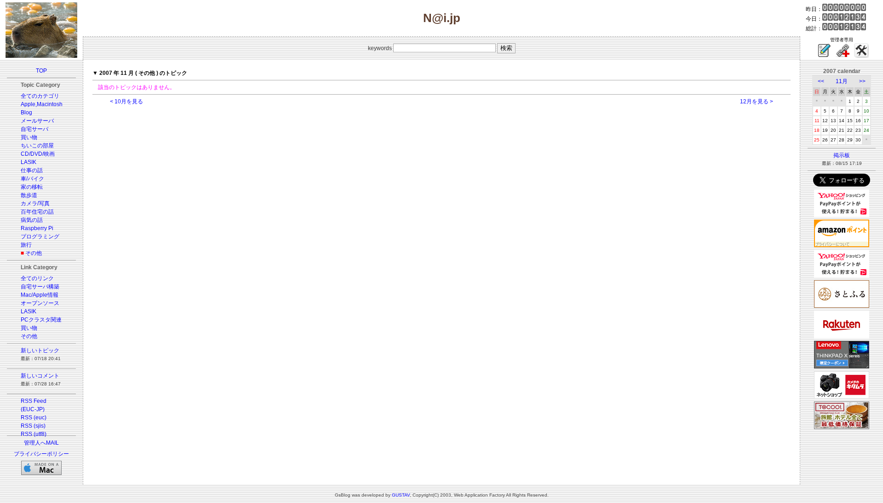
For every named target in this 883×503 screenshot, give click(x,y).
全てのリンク (37, 278)
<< (821, 81)
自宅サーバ (34, 129)
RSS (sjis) (33, 426)
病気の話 (32, 220)
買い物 (29, 137)
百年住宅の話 (37, 212)
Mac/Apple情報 (39, 295)
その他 (33, 253)
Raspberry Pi (37, 228)
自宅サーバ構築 (40, 286)
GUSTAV (401, 494)
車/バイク (32, 178)
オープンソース (40, 303)
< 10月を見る (126, 101)
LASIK (28, 162)
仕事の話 (32, 170)
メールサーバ (37, 121)
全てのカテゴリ (40, 96)
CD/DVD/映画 (38, 154)
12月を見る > (756, 101)
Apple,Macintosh (42, 104)
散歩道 (29, 195)
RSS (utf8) (33, 434)
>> (862, 81)
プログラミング (40, 236)
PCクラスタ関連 (41, 319)
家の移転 (32, 187)
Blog (26, 112)
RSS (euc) (33, 417)
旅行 (26, 245)
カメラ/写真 (35, 203)
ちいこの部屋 (37, 145)
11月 (842, 81)
